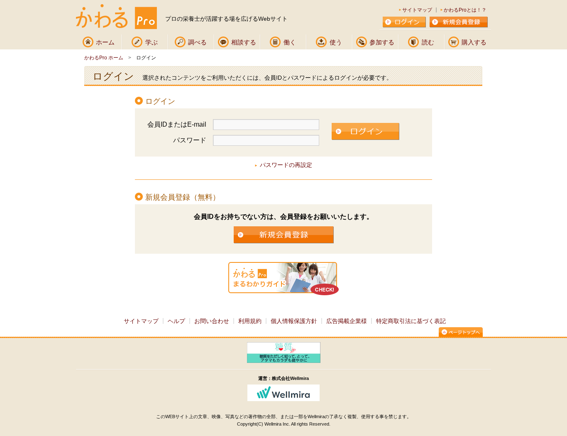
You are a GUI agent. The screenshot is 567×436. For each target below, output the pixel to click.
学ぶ (151, 42)
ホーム (105, 42)
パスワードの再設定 (286, 165)
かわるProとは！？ (465, 10)
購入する (474, 42)
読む (428, 42)
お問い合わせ (211, 321)
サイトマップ (417, 10)
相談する (243, 42)
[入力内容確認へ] (365, 132)
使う (336, 42)
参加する (381, 42)
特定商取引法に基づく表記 (411, 321)
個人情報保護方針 (294, 321)
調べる (197, 42)
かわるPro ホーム (103, 58)
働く (290, 42)
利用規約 (250, 321)
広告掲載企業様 (346, 321)
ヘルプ (176, 321)
